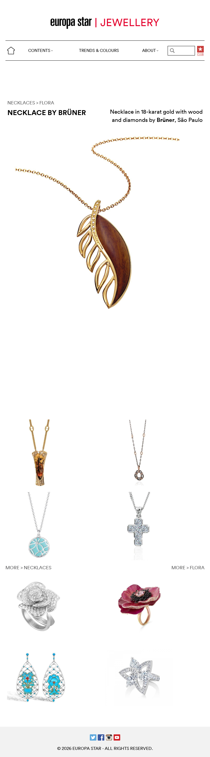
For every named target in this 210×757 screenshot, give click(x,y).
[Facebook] (101, 737)
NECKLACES (21, 102)
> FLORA (45, 102)
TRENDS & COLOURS (99, 50)
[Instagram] (109, 737)
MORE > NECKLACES (28, 567)
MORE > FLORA (188, 567)
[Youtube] (116, 737)
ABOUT (149, 50)
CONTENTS (39, 50)
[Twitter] (93, 737)
